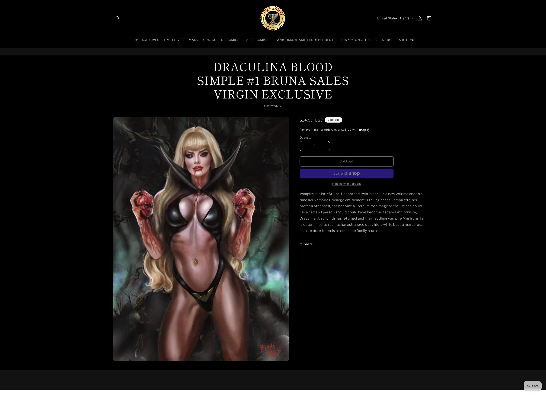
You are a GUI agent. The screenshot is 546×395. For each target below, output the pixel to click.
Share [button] (308, 244)
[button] (117, 18)
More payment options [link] (346, 183)
